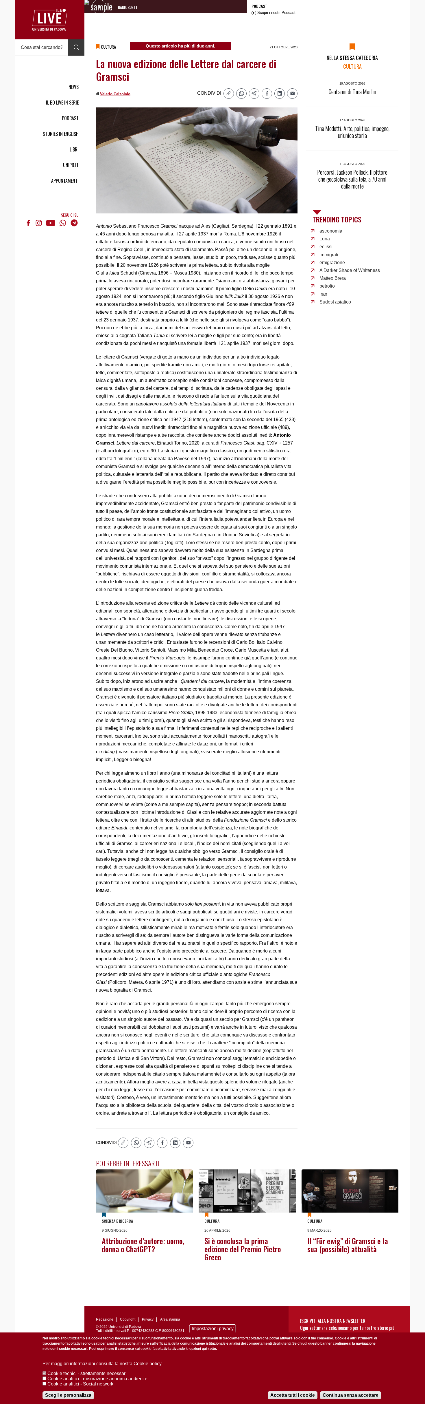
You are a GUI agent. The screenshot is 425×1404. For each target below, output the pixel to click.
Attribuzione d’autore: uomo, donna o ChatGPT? (143, 1245)
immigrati (328, 254)
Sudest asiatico (335, 301)
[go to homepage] (49, 19)
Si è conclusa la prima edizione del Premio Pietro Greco (242, 1249)
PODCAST (70, 118)
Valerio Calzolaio (115, 94)
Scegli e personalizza (68, 1395)
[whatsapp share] (241, 93)
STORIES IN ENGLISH (61, 133)
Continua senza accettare (350, 1395)
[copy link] (228, 93)
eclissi (325, 246)
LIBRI (74, 149)
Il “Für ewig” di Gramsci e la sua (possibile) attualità (347, 1245)
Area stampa (170, 1319)
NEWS (74, 86)
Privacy (148, 1319)
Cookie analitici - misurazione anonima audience (97, 1378)
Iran (323, 294)
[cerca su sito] (76, 47)
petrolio (327, 286)
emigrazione (332, 262)
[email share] (292, 93)
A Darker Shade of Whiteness (349, 270)
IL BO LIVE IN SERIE (62, 102)
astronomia (330, 230)
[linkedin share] (279, 93)
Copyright (127, 1319)
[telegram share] (254, 93)
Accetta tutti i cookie (292, 1395)
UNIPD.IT (71, 165)
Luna (324, 238)
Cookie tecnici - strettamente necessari (87, 1373)
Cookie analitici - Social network (80, 1383)
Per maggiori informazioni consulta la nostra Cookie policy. (102, 1363)
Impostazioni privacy (213, 1328)
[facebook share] (267, 93)
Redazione (104, 1319)
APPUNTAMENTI (65, 180)
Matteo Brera (332, 278)
